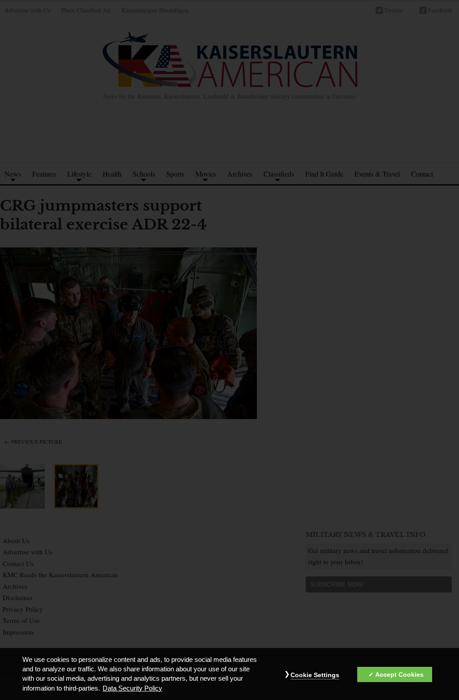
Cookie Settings (314, 674)
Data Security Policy (132, 688)
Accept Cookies (399, 674)
